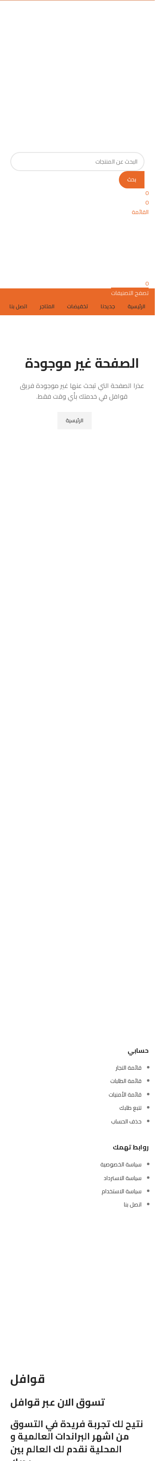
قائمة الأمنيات (125, 1094)
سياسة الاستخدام (122, 1191)
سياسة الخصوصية (121, 1164)
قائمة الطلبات (126, 1081)
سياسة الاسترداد (123, 1178)
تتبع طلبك (130, 1107)
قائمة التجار (129, 1067)
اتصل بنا (133, 1204)
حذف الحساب (126, 1121)
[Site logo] (98, 50)
